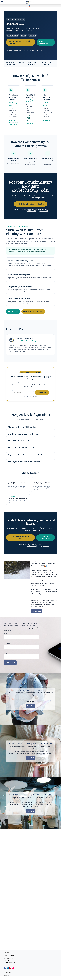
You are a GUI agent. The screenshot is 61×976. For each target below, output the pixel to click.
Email (5, 653)
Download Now (10, 662)
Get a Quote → (47, 120)
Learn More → (30, 123)
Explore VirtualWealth (44, 42)
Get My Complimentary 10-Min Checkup (20, 42)
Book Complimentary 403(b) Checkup (20, 537)
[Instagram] (13, 968)
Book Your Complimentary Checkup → (13, 122)
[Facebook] (5, 968)
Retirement (6, 975)
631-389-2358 (11, 955)
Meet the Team (13, 311)
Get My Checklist (42, 392)
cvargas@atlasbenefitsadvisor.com (12, 965)
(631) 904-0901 (37, 50)
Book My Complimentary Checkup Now (30, 204)
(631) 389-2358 (24, 50)
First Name (7, 634)
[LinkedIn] (8, 968)
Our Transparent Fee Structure (33, 311)
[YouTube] (10, 968)
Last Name (7, 643)
